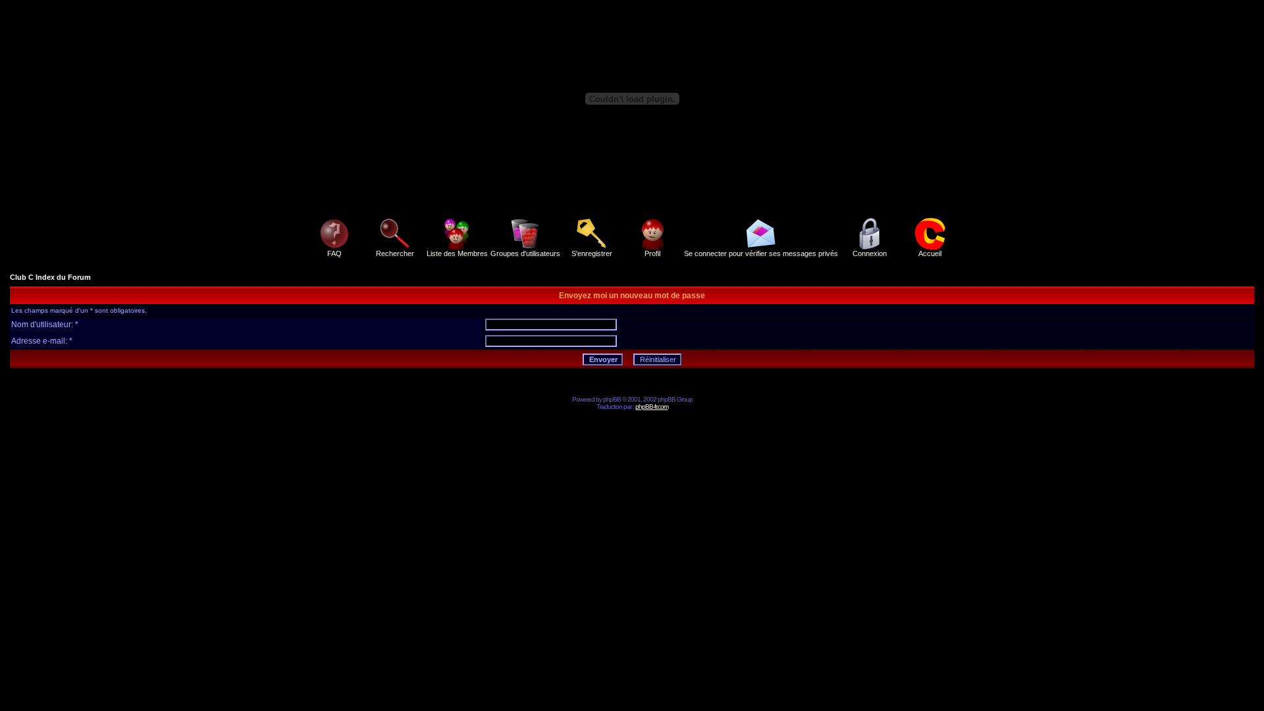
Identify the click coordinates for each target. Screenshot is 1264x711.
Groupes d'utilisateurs (525, 253)
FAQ (334, 253)
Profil (652, 253)
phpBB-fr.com (651, 406)
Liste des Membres (457, 253)
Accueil (929, 253)
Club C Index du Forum (50, 277)
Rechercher (395, 253)
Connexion (870, 253)
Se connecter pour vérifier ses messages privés (761, 253)
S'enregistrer (591, 253)
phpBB (612, 399)
